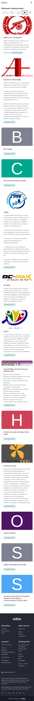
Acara (20, 654)
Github (20, 632)
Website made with (15, 698)
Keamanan (21, 665)
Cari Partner (5, 660)
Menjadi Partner (6, 662)
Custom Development (7, 652)
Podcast (20, 656)
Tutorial (3, 629)
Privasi (26, 663)
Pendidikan (4, 654)
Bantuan (4, 648)
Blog (19, 658)
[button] (31, 2)
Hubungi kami (22, 649)
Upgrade (4, 650)
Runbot (20, 634)
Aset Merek (21, 647)
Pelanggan (21, 660)
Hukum (20, 663)
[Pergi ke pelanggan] (17, 25)
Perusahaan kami (23, 644)
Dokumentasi (5, 631)
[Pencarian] (12, 12)
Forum (3, 633)
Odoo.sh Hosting (6, 644)
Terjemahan (22, 636)
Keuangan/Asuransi (17, 52)
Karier (20, 651)
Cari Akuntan (5, 657)
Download (21, 629)
